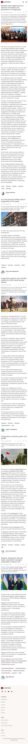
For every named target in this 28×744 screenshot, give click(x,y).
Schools (23, 265)
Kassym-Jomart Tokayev (16, 567)
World (2, 710)
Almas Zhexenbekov (11, 551)
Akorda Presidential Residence (8, 668)
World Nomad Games (6, 425)
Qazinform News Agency (7, 209)
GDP (2, 547)
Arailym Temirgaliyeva (11, 429)
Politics (3, 188)
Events (3, 186)
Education (14, 186)
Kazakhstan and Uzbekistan (18, 670)
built (21, 251)
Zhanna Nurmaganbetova (12, 271)
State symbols (4, 722)
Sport (13, 425)
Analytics (3, 707)
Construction (17, 265)
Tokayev (3, 603)
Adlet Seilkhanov (10, 676)
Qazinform (12, 445)
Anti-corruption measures (6, 725)
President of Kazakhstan (20, 668)
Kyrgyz (3, 496)
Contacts (3, 735)
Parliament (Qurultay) (6, 672)
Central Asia (20, 186)
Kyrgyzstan (8, 186)
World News (8, 188)
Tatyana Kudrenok (10, 192)
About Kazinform (4, 720)
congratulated (5, 535)
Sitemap (3, 732)
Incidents (3, 712)
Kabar (7, 24)
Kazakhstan (4, 699)
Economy (23, 544)
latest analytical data (17, 469)
